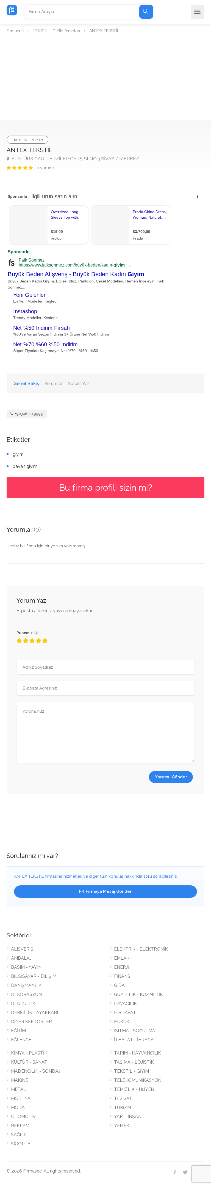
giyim (18, 454)
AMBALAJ (21, 958)
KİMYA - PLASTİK (29, 1053)
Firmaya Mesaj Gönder (108, 891)
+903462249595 (28, 414)
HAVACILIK (125, 1003)
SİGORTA (20, 1143)
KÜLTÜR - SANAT (29, 1062)
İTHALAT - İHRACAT (135, 1039)
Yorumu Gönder (171, 777)
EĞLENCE (21, 1039)
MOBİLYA (20, 1098)
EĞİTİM (18, 1030)
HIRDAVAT (125, 1012)
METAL (18, 1089)
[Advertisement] (105, 78)
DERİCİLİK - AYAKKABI (34, 1012)
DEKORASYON (26, 994)
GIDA (119, 985)
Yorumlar (53, 383)
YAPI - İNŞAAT (129, 1116)
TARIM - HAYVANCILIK (137, 1053)
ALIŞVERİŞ (22, 949)
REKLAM (20, 1125)
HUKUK (121, 1021)
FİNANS (122, 976)
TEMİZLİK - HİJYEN (134, 1089)
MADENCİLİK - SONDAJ (35, 1071)
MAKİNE (19, 1080)
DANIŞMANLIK (26, 985)
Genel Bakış (26, 383)
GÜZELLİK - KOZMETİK (138, 994)
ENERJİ (121, 967)
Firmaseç (15, 30)
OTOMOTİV (23, 1116)
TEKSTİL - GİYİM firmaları (56, 30)
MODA (18, 1107)
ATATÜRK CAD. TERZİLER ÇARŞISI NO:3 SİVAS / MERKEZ (75, 158)
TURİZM (122, 1107)
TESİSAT (123, 1098)
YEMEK (121, 1125)
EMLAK (121, 958)
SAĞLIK (19, 1134)
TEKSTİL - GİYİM (27, 139)
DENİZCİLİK (23, 1003)
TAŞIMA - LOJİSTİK (134, 1062)
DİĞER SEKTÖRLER (31, 1021)
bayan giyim (25, 466)
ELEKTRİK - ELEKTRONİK (141, 949)
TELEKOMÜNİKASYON (137, 1080)
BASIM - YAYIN (26, 967)
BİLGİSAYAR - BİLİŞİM (33, 976)
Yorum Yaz (79, 383)
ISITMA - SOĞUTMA (134, 1030)
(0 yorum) (44, 167)
